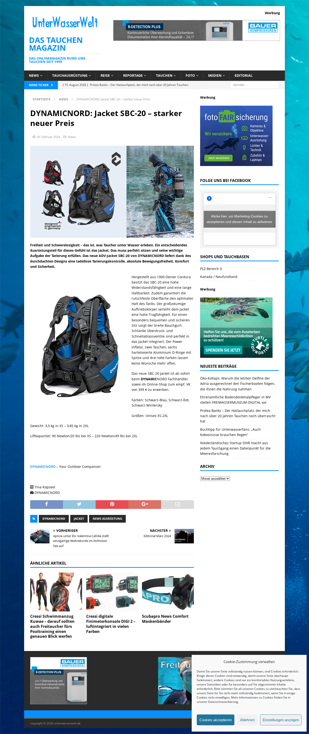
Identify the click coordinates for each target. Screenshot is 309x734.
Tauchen (164, 75)
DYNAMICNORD (43, 466)
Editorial (244, 75)
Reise (105, 75)
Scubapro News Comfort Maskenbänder (165, 619)
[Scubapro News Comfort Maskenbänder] (168, 592)
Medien (214, 75)
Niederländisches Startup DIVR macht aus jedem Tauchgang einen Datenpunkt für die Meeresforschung (235, 448)
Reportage (133, 75)
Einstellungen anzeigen (281, 720)
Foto (190, 75)
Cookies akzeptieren (215, 720)
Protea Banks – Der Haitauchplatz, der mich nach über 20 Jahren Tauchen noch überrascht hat (237, 416)
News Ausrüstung (107, 519)
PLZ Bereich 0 (211, 268)
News (34, 75)
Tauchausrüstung (69, 75)
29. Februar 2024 (48, 137)
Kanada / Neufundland (218, 276)
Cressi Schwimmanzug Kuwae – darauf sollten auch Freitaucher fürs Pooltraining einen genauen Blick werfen (52, 626)
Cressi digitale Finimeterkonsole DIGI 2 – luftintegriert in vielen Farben (110, 624)
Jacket (79, 519)
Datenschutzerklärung (223, 702)
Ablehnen (247, 720)
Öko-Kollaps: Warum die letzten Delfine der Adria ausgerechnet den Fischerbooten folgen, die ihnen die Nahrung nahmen (237, 383)
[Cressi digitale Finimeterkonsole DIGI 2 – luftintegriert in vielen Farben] (112, 592)
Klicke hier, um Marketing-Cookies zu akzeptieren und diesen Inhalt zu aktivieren (239, 219)
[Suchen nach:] (255, 84)
